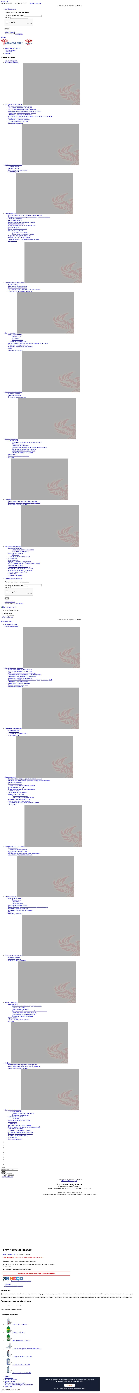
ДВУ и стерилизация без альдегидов (20, 107)
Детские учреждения (15, 218)
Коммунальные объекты (16, 230)
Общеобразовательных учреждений (23, 451)
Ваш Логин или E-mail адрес (14, 15)
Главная (7, 1376)
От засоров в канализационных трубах (20, 568)
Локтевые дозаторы (14, 395)
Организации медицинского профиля (24, 449)
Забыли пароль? (10, 32)
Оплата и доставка (11, 1379)
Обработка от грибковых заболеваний (20, 346)
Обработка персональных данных (77, 1388)
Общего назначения (18, 444)
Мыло (10, 348)
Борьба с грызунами (11, 61)
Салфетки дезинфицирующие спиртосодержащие (24, 503)
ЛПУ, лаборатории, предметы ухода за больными (24, 289)
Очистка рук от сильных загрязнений (20, 570)
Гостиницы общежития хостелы (22, 452)
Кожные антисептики (15, 334)
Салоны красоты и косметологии (19, 237)
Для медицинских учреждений (14, 282)
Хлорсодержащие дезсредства (18, 121)
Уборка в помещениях (15, 565)
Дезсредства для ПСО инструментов (20, 114)
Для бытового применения (13, 165)
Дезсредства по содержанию (14, 104)
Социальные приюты (15, 220)
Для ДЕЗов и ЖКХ (14, 227)
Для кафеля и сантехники (20, 551)
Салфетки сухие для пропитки (18, 504)
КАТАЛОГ (11, 1254)
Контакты (8, 53)
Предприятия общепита (16, 224)
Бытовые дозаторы (14, 393)
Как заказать (9, 52)
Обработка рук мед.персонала (18, 345)
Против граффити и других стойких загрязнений (24, 563)
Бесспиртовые (16, 336)
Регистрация (19, 34)
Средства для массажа (15, 350)
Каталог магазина (6, 621)
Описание (8, 1284)
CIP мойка (15, 555)
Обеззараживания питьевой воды (23, 234)
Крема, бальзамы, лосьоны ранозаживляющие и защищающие (28, 343)
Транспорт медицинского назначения (20, 291)
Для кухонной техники (15, 553)
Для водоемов (12, 573)
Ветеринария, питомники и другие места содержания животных (29, 217)
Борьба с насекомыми (11, 62)
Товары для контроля (11, 439)
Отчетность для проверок (20, 445)
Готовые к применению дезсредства (20, 106)
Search (3, 1167)
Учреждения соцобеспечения (17, 229)
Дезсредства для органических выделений (22, 113)
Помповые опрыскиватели (17, 397)
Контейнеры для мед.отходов (17, 288)
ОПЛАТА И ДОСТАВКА (13, 48)
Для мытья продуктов (15, 575)
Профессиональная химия (13, 546)
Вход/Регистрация (10, 9)
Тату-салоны (12, 241)
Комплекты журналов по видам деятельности (27, 442)
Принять (69, 1385)
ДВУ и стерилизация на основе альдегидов (22, 109)
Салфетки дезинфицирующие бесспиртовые (22, 501)
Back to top (4, 1)
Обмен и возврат (10, 50)
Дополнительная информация (14, 1286)
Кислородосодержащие (15, 123)
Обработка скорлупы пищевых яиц (19, 236)
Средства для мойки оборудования (19, 562)
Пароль (7, 17)
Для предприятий (10, 213)
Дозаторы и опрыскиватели (13, 392)
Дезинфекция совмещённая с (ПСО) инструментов (24, 111)
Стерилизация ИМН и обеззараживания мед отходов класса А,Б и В (30, 116)
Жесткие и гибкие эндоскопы (17, 286)
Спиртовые (15, 338)
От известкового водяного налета (23, 550)
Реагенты (11, 457)
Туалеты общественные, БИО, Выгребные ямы (23, 239)
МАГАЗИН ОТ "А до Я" (69, 1181)
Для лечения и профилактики (17, 170)
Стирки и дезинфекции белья (17, 572)
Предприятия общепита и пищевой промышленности (29, 447)
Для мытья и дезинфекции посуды (19, 567)
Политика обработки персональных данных (19, 1384)
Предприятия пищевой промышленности (21, 225)
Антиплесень (12, 558)
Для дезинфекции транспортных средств (21, 222)
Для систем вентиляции (20, 232)
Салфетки (8, 499)
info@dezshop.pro (35, 3)
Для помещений (13, 171)
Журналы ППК (13, 440)
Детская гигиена (13, 168)
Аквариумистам (13, 166)
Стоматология (12, 284)
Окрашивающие (17, 340)
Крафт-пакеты (12, 454)
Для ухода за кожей (11, 333)
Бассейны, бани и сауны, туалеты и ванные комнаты (25, 215)
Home (4, 1254)
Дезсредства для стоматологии (18, 118)
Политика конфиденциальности (15, 1383)
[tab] (71, 1284)
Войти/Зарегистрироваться (13, 578)
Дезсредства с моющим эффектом (19, 119)
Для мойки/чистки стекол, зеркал (19, 556)
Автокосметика (13, 560)
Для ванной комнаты (15, 548)
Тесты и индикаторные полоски (18, 456)
